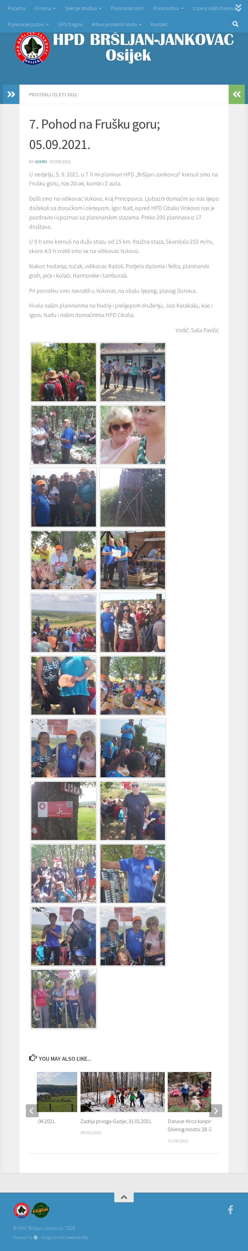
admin (41, 161)
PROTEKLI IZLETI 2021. (53, 94)
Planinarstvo (166, 8)
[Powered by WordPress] (36, 1237)
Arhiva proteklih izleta (114, 24)
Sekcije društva (81, 8)
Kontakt (159, 24)
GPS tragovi (70, 24)
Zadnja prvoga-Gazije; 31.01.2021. (116, 1121)
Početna (17, 8)
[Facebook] (230, 1209)
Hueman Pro (77, 1237)
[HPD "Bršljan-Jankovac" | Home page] (124, 47)
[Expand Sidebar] (11, 94)
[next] (215, 1110)
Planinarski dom (127, 8)
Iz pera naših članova (214, 8)
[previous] (32, 1110)
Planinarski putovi (26, 24)
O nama (43, 8)
